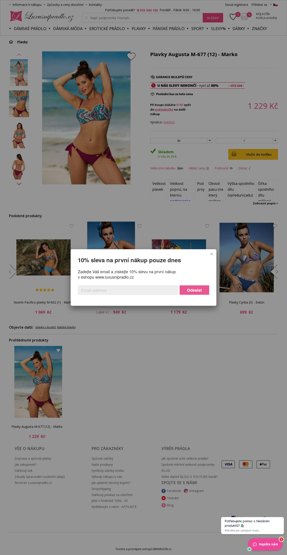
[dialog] (143, 277)
